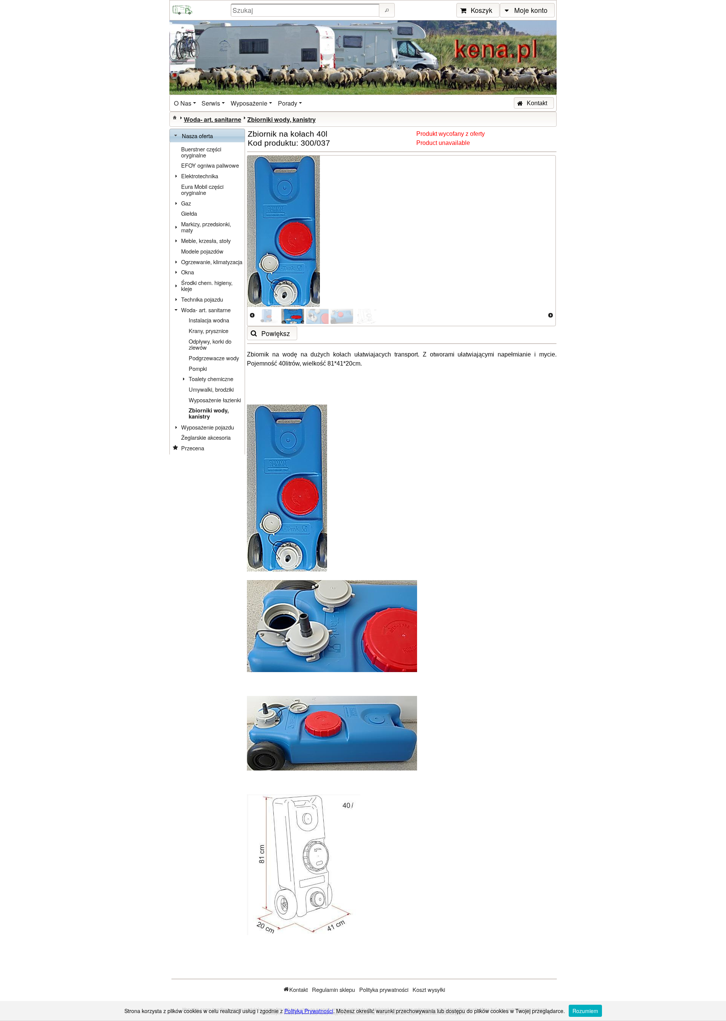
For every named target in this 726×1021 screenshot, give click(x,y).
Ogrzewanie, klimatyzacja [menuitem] (211, 262)
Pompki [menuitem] (198, 368)
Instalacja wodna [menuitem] (209, 320)
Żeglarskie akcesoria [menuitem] (206, 437)
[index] (175, 117)
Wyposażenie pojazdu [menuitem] (207, 427)
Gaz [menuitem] (186, 203)
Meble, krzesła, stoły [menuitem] (206, 240)
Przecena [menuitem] (192, 448)
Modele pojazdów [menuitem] (202, 251)
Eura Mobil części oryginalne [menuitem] (202, 189)
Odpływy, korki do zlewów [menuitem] (210, 344)
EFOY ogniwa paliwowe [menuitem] (210, 165)
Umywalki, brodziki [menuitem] (211, 389)
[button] (387, 10)
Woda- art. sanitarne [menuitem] (206, 310)
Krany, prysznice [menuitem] (208, 331)
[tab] (207, 136)
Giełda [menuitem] (189, 213)
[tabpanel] (207, 298)
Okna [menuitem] (187, 272)
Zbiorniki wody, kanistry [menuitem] (209, 413)
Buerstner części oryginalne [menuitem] (201, 152)
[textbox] (306, 10)
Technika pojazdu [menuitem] (202, 299)
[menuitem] (186, 103)
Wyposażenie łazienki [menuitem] (215, 400)
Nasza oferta (197, 136)
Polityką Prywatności (308, 1011)
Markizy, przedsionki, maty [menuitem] (206, 227)
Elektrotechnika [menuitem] (199, 176)
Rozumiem (585, 1011)
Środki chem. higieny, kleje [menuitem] (207, 286)
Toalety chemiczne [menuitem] (211, 379)
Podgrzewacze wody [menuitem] (214, 358)
